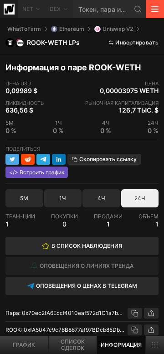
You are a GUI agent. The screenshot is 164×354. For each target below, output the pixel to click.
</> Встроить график (36, 172)
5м (24, 198)
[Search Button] (138, 9)
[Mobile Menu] (155, 9)
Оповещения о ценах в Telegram (86, 285)
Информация (121, 344)
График (24, 344)
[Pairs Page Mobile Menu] (155, 345)
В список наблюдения (86, 245)
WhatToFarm (24, 28)
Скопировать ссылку (108, 159)
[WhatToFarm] (9, 9)
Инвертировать (137, 42)
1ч (62, 198)
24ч (139, 198)
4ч (101, 198)
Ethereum (71, 28)
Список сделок (73, 344)
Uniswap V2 (117, 28)
